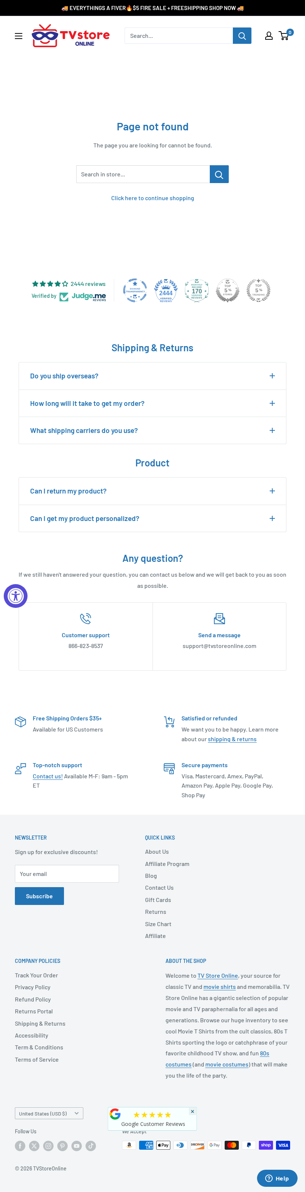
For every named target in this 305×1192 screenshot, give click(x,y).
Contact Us (159, 887)
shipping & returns (232, 738)
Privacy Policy (33, 986)
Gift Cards (158, 899)
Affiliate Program (167, 863)
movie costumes (226, 1064)
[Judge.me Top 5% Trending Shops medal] (258, 290)
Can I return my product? (68, 490)
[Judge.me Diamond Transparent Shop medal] (135, 290)
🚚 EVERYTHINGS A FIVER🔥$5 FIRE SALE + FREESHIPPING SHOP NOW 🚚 (152, 7)
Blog (151, 875)
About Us (157, 851)
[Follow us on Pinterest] (62, 1146)
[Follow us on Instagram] (48, 1146)
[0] (284, 35)
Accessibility (31, 1035)
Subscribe (39, 895)
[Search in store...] (219, 174)
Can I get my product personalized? (84, 518)
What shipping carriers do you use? (84, 430)
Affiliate (155, 935)
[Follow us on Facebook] (20, 1146)
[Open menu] (18, 36)
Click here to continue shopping (152, 197)
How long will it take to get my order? (87, 403)
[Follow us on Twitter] (34, 1146)
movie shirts (219, 986)
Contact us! (48, 775)
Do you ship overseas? (64, 375)
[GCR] (115, 1114)
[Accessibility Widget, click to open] (16, 596)
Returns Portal (34, 1010)
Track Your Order (36, 974)
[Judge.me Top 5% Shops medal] (228, 290)
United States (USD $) (43, 1113)
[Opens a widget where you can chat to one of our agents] (277, 1179)
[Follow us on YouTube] (76, 1146)
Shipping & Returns (40, 1023)
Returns (155, 911)
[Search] (242, 35)
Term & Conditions (39, 1047)
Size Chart (158, 923)
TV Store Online (218, 975)
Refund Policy (33, 999)
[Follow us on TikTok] (91, 1146)
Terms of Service (37, 1059)
